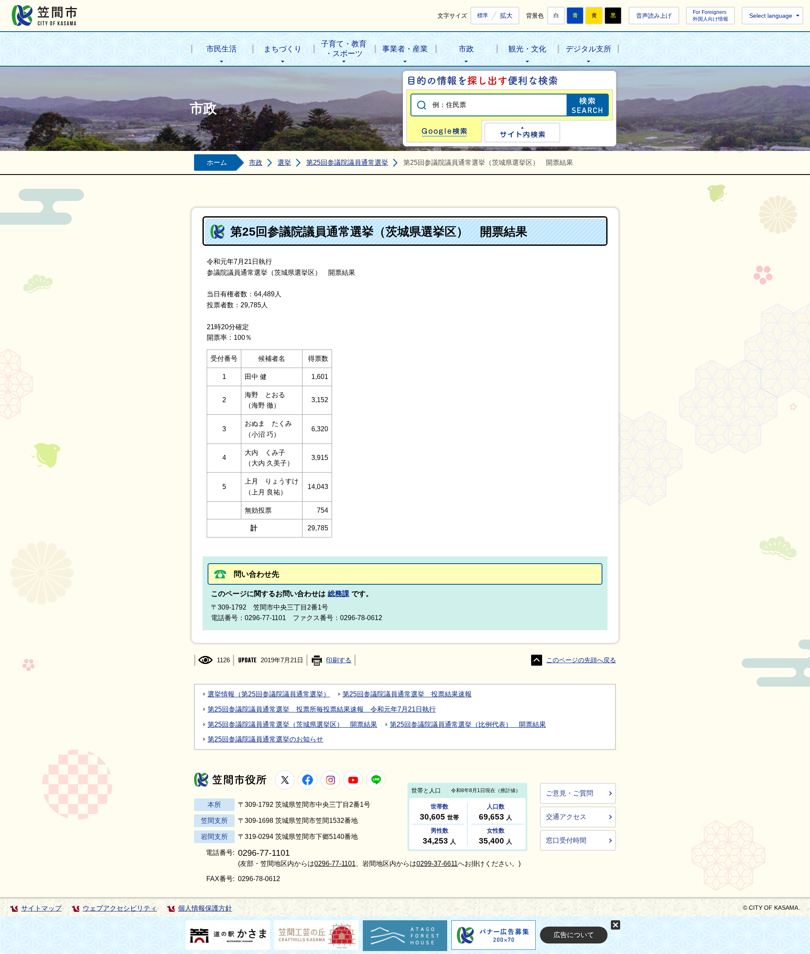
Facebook (307, 780)
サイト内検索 (522, 132)
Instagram (330, 780)
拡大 (506, 15)
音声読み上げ (654, 15)
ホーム (217, 162)
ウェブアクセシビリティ (120, 908)
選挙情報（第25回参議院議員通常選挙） (269, 694)
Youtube (353, 780)
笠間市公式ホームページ (44, 15)
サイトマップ (41, 908)
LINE (376, 780)
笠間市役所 (230, 780)
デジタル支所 (588, 49)
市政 (466, 49)
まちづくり (283, 49)
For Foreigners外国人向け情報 (710, 15)
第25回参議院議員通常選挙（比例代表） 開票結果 (468, 724)
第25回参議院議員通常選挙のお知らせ (265, 739)
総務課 (338, 594)
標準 (482, 16)
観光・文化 (527, 49)
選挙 (284, 162)
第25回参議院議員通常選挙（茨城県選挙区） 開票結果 (292, 724)
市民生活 (221, 49)
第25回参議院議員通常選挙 (347, 162)
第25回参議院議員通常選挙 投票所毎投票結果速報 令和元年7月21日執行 (322, 709)
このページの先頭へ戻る (581, 660)
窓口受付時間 (566, 840)
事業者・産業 (405, 49)
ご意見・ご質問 (569, 793)
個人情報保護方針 (205, 908)
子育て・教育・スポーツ (344, 49)
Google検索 (444, 131)
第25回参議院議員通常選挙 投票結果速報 (407, 694)
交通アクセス (566, 816)
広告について (574, 934)
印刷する (338, 660)
